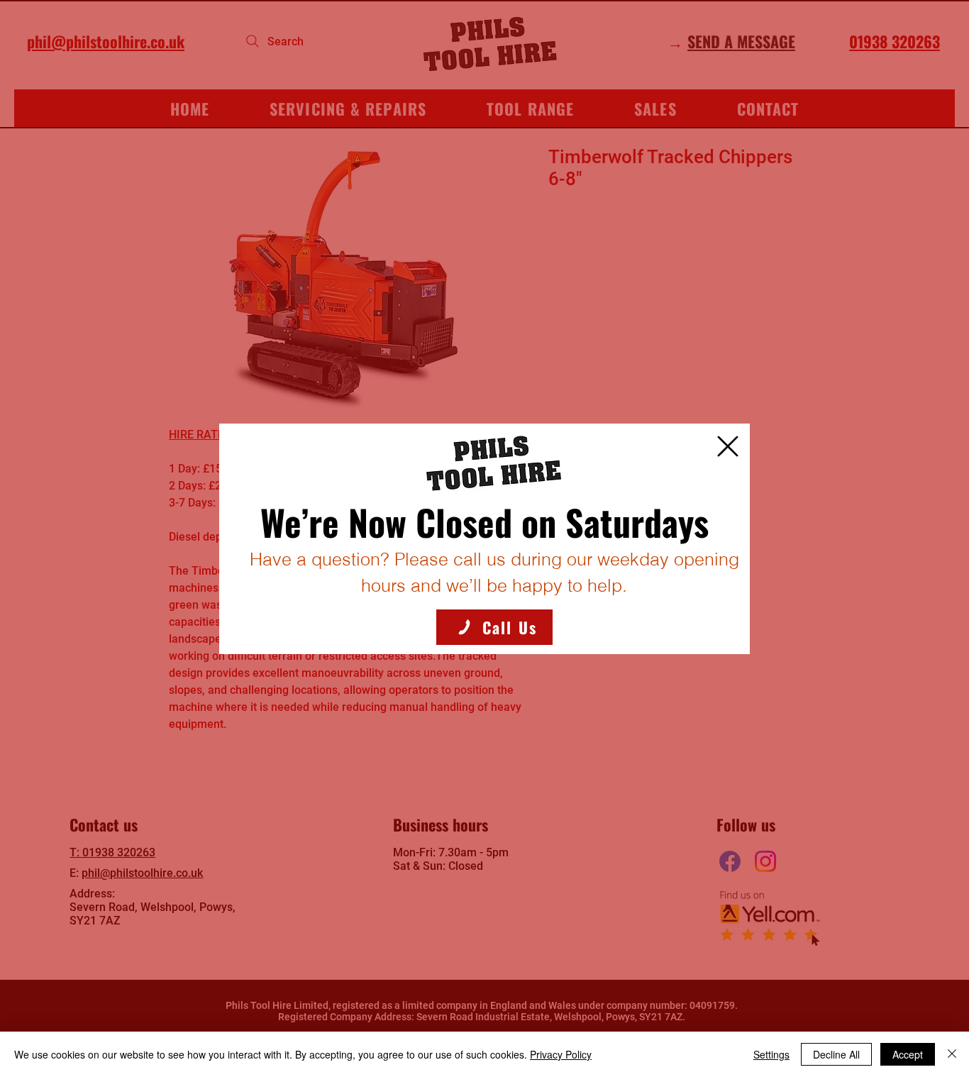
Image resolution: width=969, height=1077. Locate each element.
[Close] (951, 1054)
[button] (727, 446)
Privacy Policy (561, 1054)
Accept (907, 1054)
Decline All (836, 1054)
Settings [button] (771, 1054)
